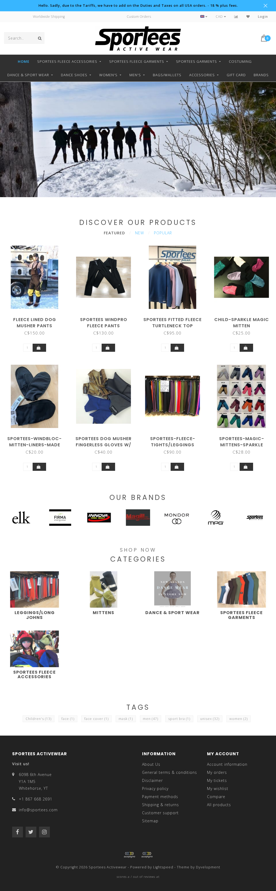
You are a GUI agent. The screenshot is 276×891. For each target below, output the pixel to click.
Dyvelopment (208, 867)
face (67, 718)
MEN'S (135, 74)
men (150, 718)
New (139, 232)
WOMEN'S (108, 74)
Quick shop (37, 317)
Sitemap (150, 820)
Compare (216, 796)
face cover (96, 718)
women (238, 718)
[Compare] (236, 16)
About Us (151, 764)
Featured (114, 232)
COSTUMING (240, 61)
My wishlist (217, 788)
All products (219, 804)
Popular (163, 232)
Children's (38, 718)
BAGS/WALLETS (167, 74)
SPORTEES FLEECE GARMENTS (136, 61)
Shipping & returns (160, 804)
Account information (227, 764)
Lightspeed (163, 867)
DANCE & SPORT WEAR (28, 74)
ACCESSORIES (202, 74)
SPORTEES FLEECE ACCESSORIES (67, 61)
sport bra (179, 718)
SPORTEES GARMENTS (196, 61)
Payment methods (160, 796)
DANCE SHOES (74, 74)
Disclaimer (152, 780)
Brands (261, 74)
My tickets (217, 780)
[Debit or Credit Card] (129, 855)
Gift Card (236, 74)
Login (263, 16)
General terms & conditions (169, 772)
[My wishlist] (248, 16)
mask (126, 718)
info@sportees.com (38, 809)
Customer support (160, 812)
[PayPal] (147, 855)
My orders (217, 772)
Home (23, 61)
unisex (209, 718)
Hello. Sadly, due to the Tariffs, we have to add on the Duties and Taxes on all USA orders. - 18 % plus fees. (138, 5)
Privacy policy (155, 788)
